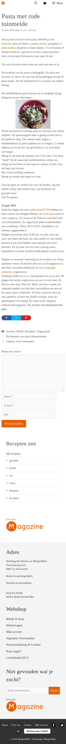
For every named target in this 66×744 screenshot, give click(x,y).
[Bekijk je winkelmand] (44, 3)
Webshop (16, 609)
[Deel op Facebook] (6, 317)
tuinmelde (6, 43)
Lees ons (11, 519)
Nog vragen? (13, 651)
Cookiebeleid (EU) (17, 657)
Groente (10, 331)
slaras (59, 251)
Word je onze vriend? (37, 731)
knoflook (11, 47)
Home (5, 725)
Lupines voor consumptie (20, 341)
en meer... (15, 498)
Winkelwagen (14, 625)
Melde (19, 331)
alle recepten (13, 453)
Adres (12, 552)
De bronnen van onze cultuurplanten (26, 336)
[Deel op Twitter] (16, 317)
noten (12, 468)
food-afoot (49, 213)
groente (13, 460)
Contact (27, 725)
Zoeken (54, 690)
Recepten (30, 331)
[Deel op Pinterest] (26, 317)
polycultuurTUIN (40, 209)
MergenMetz (50, 739)
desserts (13, 490)
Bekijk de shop (15, 618)
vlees (12, 483)
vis (11, 475)
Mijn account (14, 631)
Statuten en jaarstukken (19, 582)
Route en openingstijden (19, 576)
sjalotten (43, 43)
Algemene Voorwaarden (20, 638)
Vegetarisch (43, 331)
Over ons (16, 725)
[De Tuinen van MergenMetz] (3, 3)
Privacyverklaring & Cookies (23, 644)
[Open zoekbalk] (35, 3)
